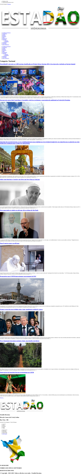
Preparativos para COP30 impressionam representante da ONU (18, 276)
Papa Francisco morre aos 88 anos (9, 243)
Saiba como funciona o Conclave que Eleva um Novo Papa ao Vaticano (20, 179)
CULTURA (4, 43)
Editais (3, 37)
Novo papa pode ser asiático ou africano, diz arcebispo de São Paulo (19, 210)
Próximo (2, 397)
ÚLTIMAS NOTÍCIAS (6, 32)
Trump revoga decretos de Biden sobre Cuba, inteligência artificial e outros (21, 309)
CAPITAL (6, 40)
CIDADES (4, 39)
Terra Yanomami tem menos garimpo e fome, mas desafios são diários (19, 341)
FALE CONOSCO (5, 44)
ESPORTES (4, 42)
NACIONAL (4, 33)
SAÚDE (3, 34)
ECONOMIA (4, 38)
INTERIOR (6, 41)
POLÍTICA (4, 36)
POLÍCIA (4, 35)
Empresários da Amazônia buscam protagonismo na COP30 (17, 372)
